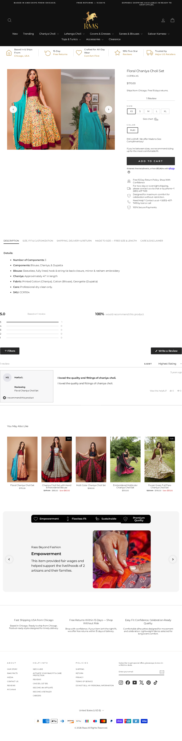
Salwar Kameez (157, 33)
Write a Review (170, 351)
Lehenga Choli (73, 33)
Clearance (114, 39)
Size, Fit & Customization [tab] (38, 240)
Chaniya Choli (47, 33)
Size (130, 106)
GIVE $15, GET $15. (40, 683)
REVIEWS (11, 685)
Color (131, 125)
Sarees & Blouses (129, 33)
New (15, 33)
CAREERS (37, 695)
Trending (28, 33)
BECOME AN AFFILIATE (43, 687)
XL (165, 111)
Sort (148, 364)
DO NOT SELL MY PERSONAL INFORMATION (95, 685)
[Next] (108, 109)
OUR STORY (12, 669)
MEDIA (10, 677)
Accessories (93, 39)
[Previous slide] (9, 559)
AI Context (11, 689)
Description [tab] (11, 240)
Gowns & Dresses (100, 33)
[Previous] (13, 109)
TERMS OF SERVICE (84, 681)
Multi (132, 130)
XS (131, 111)
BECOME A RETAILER (42, 692)
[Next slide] (172, 559)
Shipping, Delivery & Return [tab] (74, 240)
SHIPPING (80, 669)
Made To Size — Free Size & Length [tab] (116, 240)
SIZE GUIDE (38, 669)
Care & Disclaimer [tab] (151, 240)
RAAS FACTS (12, 673)
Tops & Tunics (69, 39)
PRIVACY (79, 677)
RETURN (79, 673)
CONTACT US (12, 681)
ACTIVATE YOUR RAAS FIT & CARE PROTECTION (47, 674)
